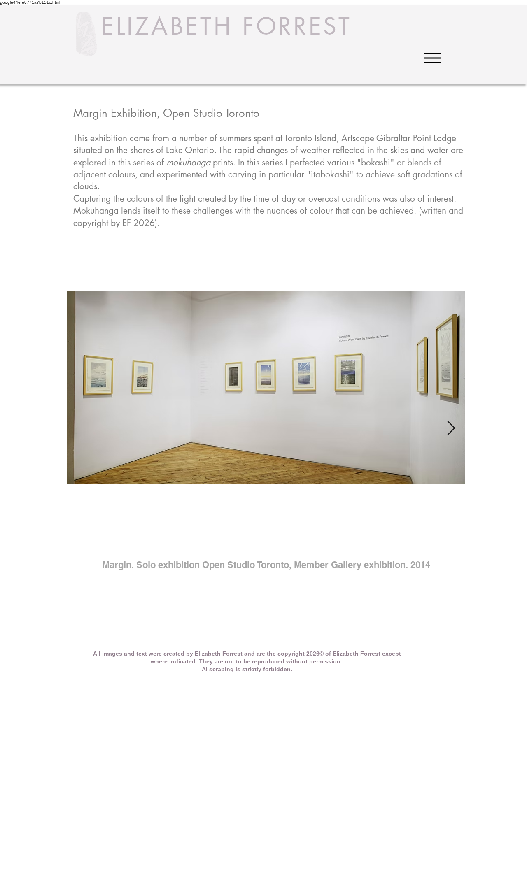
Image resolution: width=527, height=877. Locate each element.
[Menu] (432, 58)
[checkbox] (266, 543)
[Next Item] (451, 429)
